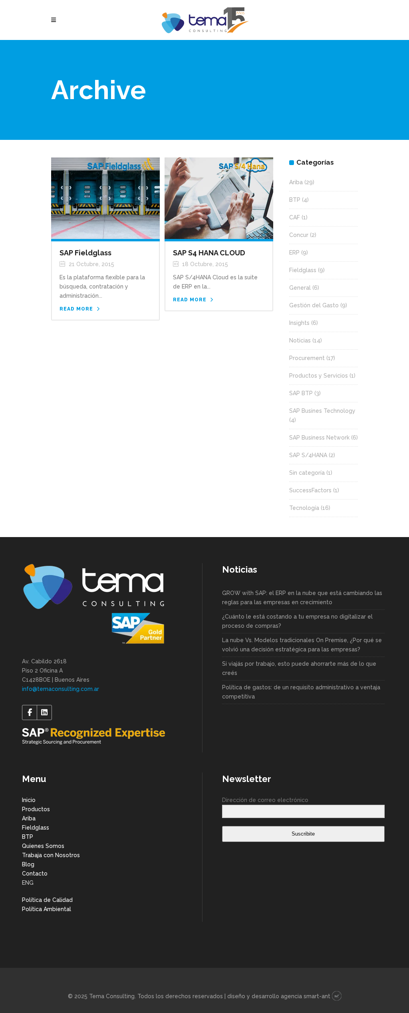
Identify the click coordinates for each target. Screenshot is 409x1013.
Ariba (296, 182)
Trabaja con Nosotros (51, 855)
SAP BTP (301, 393)
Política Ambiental (46, 909)
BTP (294, 200)
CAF (294, 217)
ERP (294, 252)
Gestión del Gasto (314, 305)
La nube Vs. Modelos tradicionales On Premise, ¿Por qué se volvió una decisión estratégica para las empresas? (302, 645)
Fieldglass (302, 270)
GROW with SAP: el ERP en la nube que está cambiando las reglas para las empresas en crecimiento (302, 597)
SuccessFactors (310, 490)
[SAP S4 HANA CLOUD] (219, 198)
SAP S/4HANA (308, 455)
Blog (28, 864)
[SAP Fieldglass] (105, 198)
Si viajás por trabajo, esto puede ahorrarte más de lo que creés (299, 668)
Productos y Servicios (318, 375)
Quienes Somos (43, 846)
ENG (28, 883)
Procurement (307, 358)
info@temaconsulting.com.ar (60, 689)
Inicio (29, 800)
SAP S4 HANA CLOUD (209, 253)
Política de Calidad (47, 900)
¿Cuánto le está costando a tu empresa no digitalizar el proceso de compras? (297, 621)
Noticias (300, 340)
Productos (36, 809)
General (300, 288)
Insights (299, 323)
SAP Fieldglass (85, 253)
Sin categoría (307, 473)
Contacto (35, 873)
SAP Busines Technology (322, 411)
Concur (298, 235)
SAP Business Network (319, 437)
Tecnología (304, 508)
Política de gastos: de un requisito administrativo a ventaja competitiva (301, 692)
